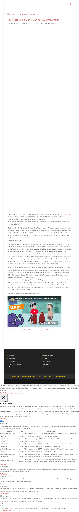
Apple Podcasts (48, 355)
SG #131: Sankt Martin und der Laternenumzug (33, 19)
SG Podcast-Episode (51, 23)
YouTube (46, 367)
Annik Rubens (14, 23)
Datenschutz (47, 376)
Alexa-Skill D (12, 361)
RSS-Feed (46, 361)
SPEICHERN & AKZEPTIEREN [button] (10, 511)
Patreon (11, 355)
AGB (39, 376)
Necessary (5, 421)
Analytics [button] (3, 484)
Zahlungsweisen (59, 376)
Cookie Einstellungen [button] (6, 393)
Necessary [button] (3, 419)
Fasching (67, 214)
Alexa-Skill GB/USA (15, 364)
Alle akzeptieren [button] (19, 393)
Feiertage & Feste (38, 23)
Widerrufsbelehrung (28, 376)
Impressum (15, 376)
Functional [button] (3, 464)
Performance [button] (4, 474)
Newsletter (12, 358)
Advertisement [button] (4, 493)
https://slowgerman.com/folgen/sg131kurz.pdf (38, 330)
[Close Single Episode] (23, 106)
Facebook (46, 364)
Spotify (45, 358)
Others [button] (2, 503)
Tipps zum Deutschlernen (16, 367)
